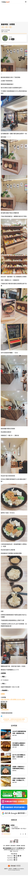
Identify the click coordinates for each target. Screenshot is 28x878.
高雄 (3, 27)
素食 (6, 27)
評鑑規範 (18, 845)
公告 (4, 845)
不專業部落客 (5, 709)
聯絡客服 (23, 845)
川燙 (10, 699)
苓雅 (4, 699)
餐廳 (10, 27)
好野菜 (14, 699)
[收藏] (21, 834)
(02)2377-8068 (15, 848)
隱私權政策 (13, 845)
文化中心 (19, 699)
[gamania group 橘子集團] (14, 865)
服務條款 (8, 845)
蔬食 (23, 699)
